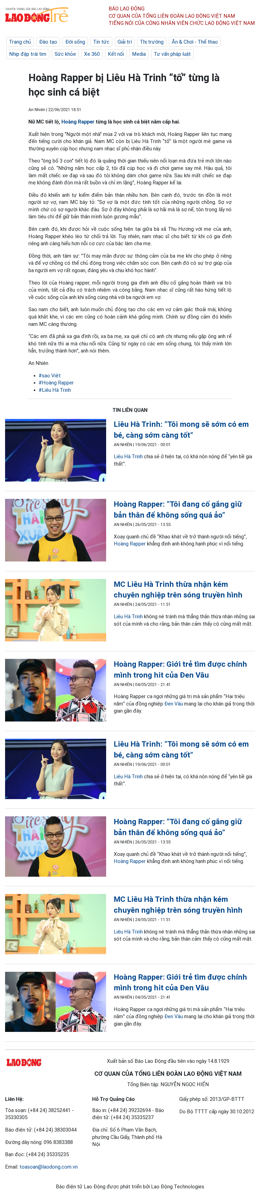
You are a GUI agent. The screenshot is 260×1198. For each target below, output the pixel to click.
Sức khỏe (65, 54)
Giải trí (125, 42)
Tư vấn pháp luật (172, 54)
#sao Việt (50, 376)
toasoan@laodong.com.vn (49, 1167)
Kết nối (116, 54)
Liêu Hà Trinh (128, 456)
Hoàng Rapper (77, 122)
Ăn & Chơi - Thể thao (195, 42)
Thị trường (152, 42)
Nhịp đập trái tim (27, 54)
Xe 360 (92, 54)
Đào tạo (48, 42)
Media (139, 54)
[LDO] (55, 451)
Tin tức (101, 42)
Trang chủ (20, 42)
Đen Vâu (173, 704)
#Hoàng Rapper (56, 383)
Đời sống (75, 42)
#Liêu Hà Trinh (55, 390)
